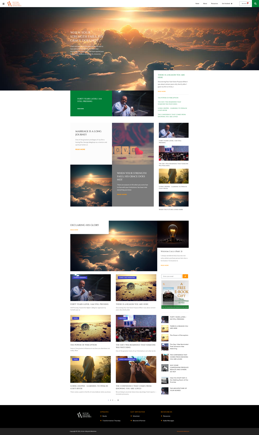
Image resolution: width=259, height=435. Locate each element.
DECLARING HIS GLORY (84, 225)
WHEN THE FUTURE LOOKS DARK (171, 209)
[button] (255, 3)
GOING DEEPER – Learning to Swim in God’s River (89, 387)
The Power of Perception (168, 98)
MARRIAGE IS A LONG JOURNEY (88, 133)
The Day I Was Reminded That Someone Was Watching (136, 346)
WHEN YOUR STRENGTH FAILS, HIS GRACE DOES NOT (86, 37)
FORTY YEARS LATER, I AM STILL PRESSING (89, 100)
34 (118, 400)
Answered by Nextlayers (183, 431)
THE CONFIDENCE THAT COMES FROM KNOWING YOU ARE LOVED (133, 387)
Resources (214, 3)
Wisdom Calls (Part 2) (171, 251)
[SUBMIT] (185, 276)
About (205, 3)
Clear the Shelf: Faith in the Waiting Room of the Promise (179, 380)
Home (197, 3)
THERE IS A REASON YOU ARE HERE (171, 76)
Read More (80, 108)
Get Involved (226, 3)
